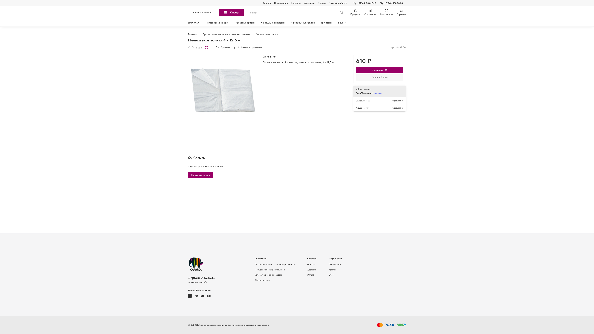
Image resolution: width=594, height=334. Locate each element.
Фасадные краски (245, 22)
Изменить (377, 93)
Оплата (322, 3)
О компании (281, 3)
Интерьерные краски (217, 22)
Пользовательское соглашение (270, 269)
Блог (331, 274)
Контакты (296, 3)
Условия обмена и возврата (268, 274)
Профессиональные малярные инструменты (226, 34)
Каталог (267, 3)
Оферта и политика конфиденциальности (275, 264)
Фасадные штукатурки (303, 22)
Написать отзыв (200, 175)
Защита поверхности (267, 34)
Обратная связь (262, 280)
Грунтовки (326, 22)
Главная (192, 34)
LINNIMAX (193, 22)
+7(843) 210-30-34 (393, 3)
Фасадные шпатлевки (273, 22)
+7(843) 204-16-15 (366, 3)
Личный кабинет (338, 3)
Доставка (309, 3)
